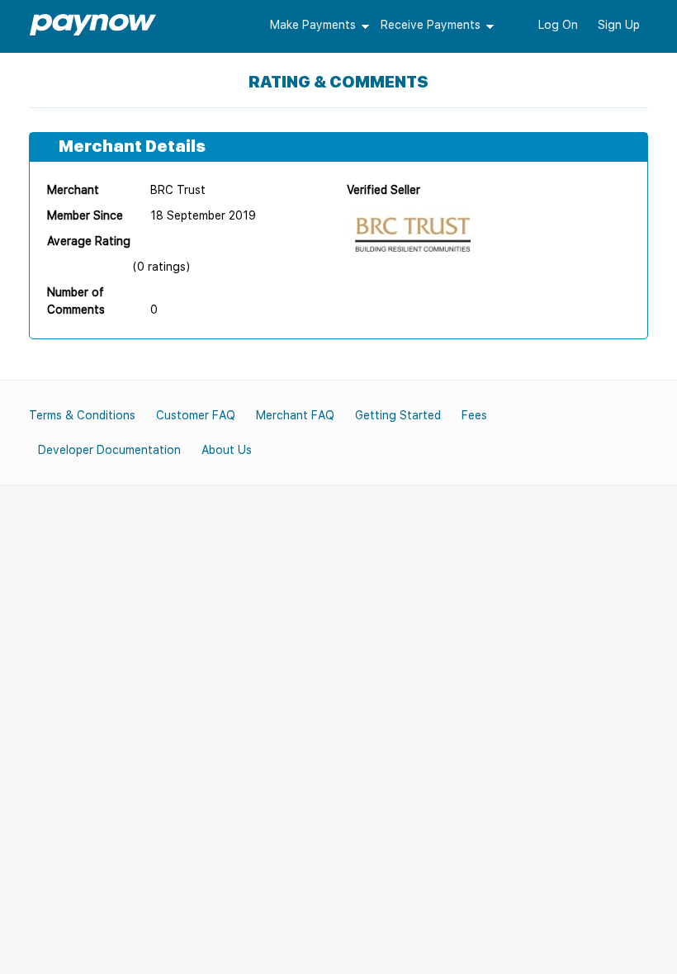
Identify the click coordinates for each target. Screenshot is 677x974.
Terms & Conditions (82, 415)
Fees (474, 415)
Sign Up (619, 24)
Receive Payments (431, 24)
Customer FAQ (195, 415)
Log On (558, 24)
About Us (226, 449)
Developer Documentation (109, 449)
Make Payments (313, 24)
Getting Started (398, 415)
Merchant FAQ (295, 415)
